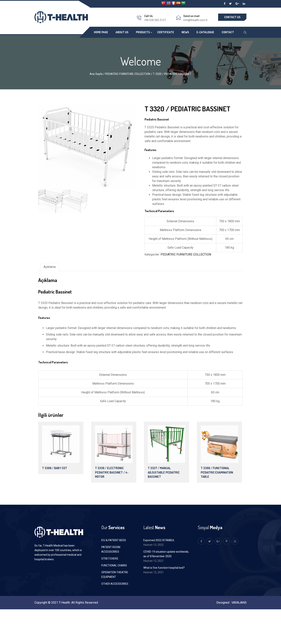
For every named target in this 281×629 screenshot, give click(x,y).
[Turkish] (163, 3)
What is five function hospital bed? (164, 567)
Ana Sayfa (96, 74)
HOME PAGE (101, 32)
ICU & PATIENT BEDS (113, 540)
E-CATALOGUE (205, 32)
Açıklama (50, 267)
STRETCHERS (109, 558)
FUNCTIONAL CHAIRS (114, 565)
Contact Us (232, 17)
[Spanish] (178, 3)
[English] (168, 3)
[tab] (49, 267)
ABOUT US (122, 32)
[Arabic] (183, 3)
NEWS (185, 32)
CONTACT (228, 32)
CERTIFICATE (165, 32)
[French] (173, 3)
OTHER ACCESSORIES (114, 583)
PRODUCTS (143, 32)
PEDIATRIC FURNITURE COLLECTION (127, 74)
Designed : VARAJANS (231, 602)
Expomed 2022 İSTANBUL (159, 540)
